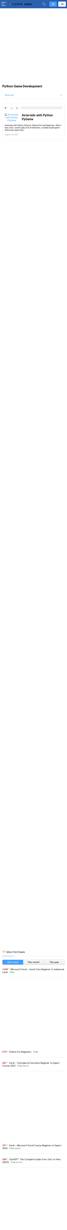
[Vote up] (17, 108)
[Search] (44, 4)
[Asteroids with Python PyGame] (12, 114)
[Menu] (3, 4)
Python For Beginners (20, 1051)
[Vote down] (12, 108)
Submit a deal (53, 4)
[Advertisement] (33, 44)
